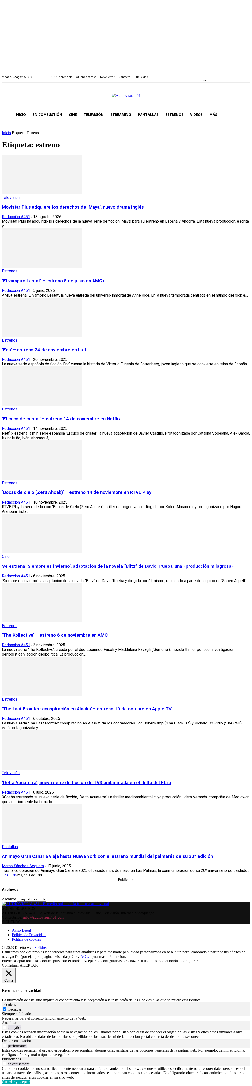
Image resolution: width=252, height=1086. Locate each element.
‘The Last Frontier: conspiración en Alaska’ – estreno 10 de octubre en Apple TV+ (88, 709)
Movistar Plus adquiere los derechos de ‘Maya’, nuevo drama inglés (73, 207)
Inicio (6, 133)
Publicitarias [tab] (11, 1059)
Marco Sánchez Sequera (23, 866)
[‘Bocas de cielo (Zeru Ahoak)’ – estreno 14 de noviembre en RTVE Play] (42, 478)
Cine (6, 556)
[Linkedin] (214, 74)
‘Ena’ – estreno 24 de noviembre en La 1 (44, 350)
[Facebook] (203, 74)
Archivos (9, 899)
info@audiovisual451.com (43, 917)
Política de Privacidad (29, 935)
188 (14, 875)
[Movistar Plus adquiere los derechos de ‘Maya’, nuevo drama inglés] (42, 193)
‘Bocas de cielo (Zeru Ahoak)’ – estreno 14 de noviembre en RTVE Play (76, 492)
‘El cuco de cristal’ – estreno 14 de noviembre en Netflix (61, 419)
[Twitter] (220, 74)
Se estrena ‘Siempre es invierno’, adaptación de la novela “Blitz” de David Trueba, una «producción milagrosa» (118, 566)
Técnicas (15, 1009)
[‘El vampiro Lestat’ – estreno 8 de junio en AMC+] (42, 266)
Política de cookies (26, 939)
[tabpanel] (126, 1018)
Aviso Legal (21, 930)
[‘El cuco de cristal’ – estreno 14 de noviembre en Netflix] (42, 404)
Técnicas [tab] (9, 1004)
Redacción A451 (16, 216)
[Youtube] (226, 74)
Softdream (42, 947)
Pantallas (10, 846)
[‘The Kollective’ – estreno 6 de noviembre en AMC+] (42, 621)
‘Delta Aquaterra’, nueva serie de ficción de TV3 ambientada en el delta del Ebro (86, 782)
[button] (244, 115)
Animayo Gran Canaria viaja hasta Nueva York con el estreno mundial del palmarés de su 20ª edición (107, 856)
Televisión (11, 197)
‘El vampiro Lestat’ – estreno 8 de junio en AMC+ (53, 280)
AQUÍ (85, 956)
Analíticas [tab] (9, 1023)
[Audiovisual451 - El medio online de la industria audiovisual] (126, 98)
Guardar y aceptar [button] (16, 1082)
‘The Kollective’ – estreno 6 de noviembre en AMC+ (56, 635)
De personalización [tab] (17, 1041)
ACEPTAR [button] (29, 965)
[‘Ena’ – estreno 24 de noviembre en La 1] (42, 335)
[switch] (4, 1027)
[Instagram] (209, 74)
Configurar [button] (10, 965)
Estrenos (9, 271)
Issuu (204, 80)
